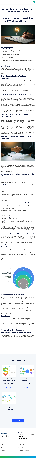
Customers (3, 450)
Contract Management (22, 444)
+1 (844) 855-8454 (22, 436)
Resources (20, 452)
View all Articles (18, 420)
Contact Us (3, 452)
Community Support (4, 449)
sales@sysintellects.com (23, 438)
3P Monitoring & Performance (23, 450)
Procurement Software (22, 447)
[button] (34, 2)
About (2, 444)
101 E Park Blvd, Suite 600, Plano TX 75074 (26, 434)
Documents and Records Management (25, 449)
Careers (2, 445)
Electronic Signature (22, 445)
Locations (3, 447)
